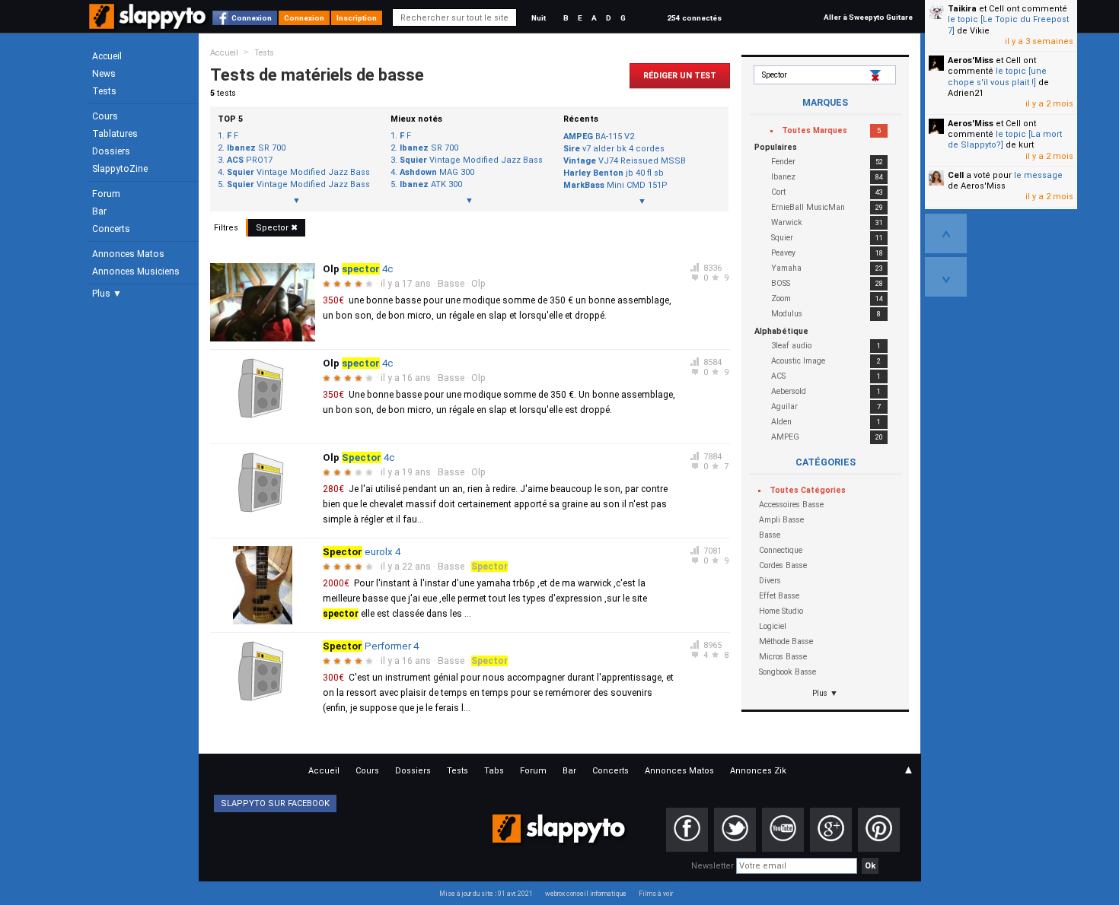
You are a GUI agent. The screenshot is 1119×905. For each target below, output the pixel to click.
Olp (478, 283)
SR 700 (256, 148)
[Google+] (831, 830)
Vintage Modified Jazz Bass (298, 172)
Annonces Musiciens (136, 271)
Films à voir (656, 893)
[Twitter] (735, 830)
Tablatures (115, 134)
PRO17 (250, 160)
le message (1038, 175)
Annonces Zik (758, 771)
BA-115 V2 (598, 136)
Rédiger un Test (679, 76)
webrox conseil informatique (585, 893)
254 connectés (694, 18)
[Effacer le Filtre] (877, 76)
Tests (104, 91)
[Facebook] (687, 830)
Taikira (962, 9)
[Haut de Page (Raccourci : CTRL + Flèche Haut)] (946, 233)
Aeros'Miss (970, 60)
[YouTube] (783, 830)
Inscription (356, 18)
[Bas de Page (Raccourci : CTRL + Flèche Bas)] (946, 277)
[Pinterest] (879, 830)
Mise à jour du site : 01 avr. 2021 (486, 893)
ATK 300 (431, 184)
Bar (99, 211)
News (104, 73)
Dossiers (111, 151)
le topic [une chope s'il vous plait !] (997, 76)
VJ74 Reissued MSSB (624, 161)
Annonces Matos (128, 254)
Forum (106, 194)
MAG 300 (437, 172)
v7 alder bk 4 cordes (614, 149)
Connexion (251, 18)
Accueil (107, 56)
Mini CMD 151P (615, 185)
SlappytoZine (120, 169)
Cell (956, 175)
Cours (105, 116)
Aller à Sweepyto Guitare (868, 17)
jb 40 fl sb (613, 173)
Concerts (111, 229)
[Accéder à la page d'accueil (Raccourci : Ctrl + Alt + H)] (148, 24)
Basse (451, 283)
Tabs (494, 771)
